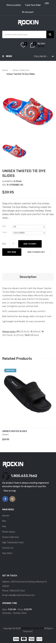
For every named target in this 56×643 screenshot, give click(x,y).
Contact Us (7, 548)
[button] (5, 399)
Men (4, 521)
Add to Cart (29, 244)
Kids (4, 526)
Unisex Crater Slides (14, 431)
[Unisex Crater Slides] (28, 394)
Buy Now (11, 252)
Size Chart (7, 553)
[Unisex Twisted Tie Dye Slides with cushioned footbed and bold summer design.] (14, 150)
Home (5, 70)
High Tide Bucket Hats (13, 542)
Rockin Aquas (8, 532)
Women (5, 515)
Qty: (4, 244)
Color (4, 232)
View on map (10, 491)
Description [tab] (28, 277)
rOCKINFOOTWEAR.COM (32, 628)
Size (4, 226)
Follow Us (40, 56)
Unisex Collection (21, 70)
